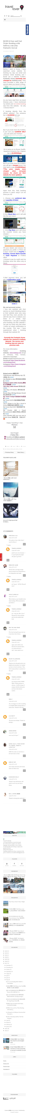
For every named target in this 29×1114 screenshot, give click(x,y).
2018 (6, 961)
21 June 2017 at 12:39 (13, 661)
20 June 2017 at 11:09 (13, 537)
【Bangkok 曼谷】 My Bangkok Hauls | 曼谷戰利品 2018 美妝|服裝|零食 (16, 940)
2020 (6, 957)
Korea (17, 449)
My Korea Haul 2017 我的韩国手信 (14, 407)
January (8, 1026)
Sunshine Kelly (14, 777)
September (8, 971)
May (7, 979)
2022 (6, 955)
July (7, 975)
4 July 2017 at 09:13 (12, 795)
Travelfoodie (6, 1066)
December (8, 965)
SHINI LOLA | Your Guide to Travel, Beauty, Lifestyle (17, 745)
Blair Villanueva (14, 658)
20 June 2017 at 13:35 (13, 629)
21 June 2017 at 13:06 (16, 679)
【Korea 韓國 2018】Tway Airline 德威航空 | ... (9, 499)
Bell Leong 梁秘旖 (14, 793)
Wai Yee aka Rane (14, 627)
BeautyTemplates (15, 1110)
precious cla (13, 535)
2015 (6, 1030)
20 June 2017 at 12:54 (13, 596)
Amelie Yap (12, 762)
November (8, 967)
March (7, 1022)
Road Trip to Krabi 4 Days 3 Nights (17, 901)
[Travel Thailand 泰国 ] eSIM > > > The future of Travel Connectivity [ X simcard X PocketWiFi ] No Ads (18, 1048)
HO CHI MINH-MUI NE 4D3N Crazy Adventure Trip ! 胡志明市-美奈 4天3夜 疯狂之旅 (17, 918)
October (8, 969)
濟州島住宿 (14, 386)
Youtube (6, 865)
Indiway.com (16, 80)
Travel (20, 449)
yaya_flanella (13, 594)
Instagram (22, 865)
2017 (6, 963)
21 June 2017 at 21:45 (13, 718)
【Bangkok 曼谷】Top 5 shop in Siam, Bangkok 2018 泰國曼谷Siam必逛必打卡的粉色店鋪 (17, 932)
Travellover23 (6, 51)
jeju (14, 449)
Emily (10, 699)
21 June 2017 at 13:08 (16, 550)
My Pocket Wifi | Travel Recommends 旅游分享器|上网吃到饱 (14, 411)
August (7, 973)
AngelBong (12, 730)
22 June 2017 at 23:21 (13, 749)
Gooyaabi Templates (14, 1112)
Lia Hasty (12, 716)
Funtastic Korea (9, 78)
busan (8, 449)
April (7, 1020)
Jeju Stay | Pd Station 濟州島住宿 (14, 390)
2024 (6, 951)
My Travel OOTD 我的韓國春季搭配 (14, 400)
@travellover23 (11, 439)
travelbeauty (6, 1069)
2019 (6, 959)
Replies (9, 545)
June (7, 977)
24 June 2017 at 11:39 (13, 764)
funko (11, 449)
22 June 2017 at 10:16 (13, 733)
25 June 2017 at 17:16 (13, 779)
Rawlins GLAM (13, 565)
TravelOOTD (6, 1063)
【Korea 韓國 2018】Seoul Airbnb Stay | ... (9, 478)
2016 (6, 1028)
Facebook (14, 865)
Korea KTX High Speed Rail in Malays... (10, 520)
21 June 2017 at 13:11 (15, 581)
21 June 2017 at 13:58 (13, 701)
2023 (6, 953)
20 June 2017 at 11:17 (13, 567)
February (8, 1024)
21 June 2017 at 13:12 (15, 611)
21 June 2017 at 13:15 (15, 642)
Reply (24, 544)
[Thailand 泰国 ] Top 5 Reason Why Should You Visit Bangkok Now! (17, 1040)
